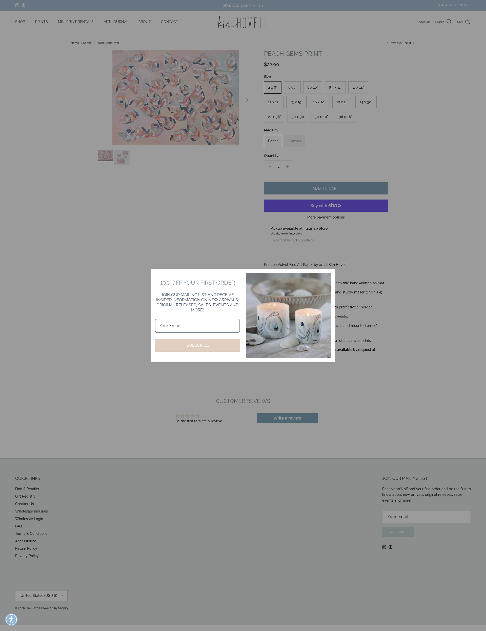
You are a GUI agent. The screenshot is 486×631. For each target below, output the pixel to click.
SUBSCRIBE (197, 345)
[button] (11, 619)
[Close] (329, 275)
